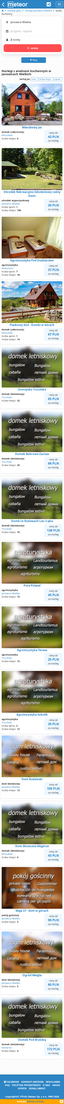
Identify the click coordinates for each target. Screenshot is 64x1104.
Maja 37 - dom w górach (32, 911)
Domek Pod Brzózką (32, 1040)
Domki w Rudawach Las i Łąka (32, 521)
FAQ (7, 1085)
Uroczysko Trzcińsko (32, 389)
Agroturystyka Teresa (32, 650)
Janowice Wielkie (11, 203)
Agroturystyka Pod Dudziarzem (32, 260)
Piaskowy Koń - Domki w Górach (32, 325)
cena (34, 79)
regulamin (53, 1081)
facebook (12, 1081)
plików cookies (35, 1101)
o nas (46, 1085)
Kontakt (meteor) (32, 1081)
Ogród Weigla (32, 975)
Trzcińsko (7, 397)
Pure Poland (32, 585)
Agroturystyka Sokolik (32, 714)
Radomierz (7, 268)
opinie (57, 79)
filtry (34, 60)
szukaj (34, 48)
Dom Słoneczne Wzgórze (32, 846)
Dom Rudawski (32, 779)
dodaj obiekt (37, 1088)
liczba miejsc (45, 79)
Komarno (7, 1047)
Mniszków (7, 135)
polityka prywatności (26, 1085)
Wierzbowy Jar (32, 127)
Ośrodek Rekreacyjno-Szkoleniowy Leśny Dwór (32, 194)
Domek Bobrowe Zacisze (32, 454)
